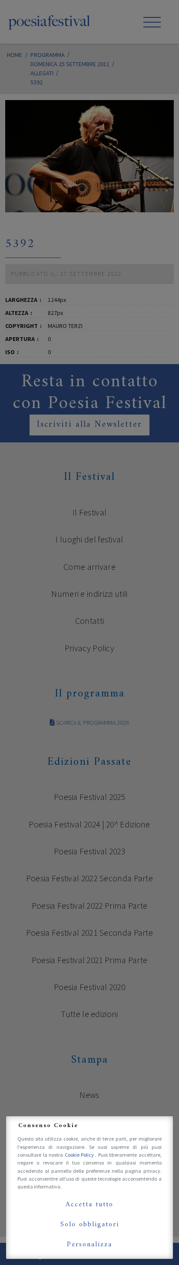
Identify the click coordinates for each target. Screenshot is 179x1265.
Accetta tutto (89, 1204)
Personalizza (89, 1244)
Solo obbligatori (89, 1224)
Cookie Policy (80, 1154)
